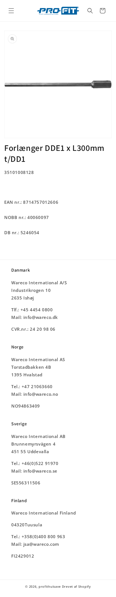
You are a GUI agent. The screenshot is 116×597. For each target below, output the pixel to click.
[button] (11, 11)
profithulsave (50, 586)
